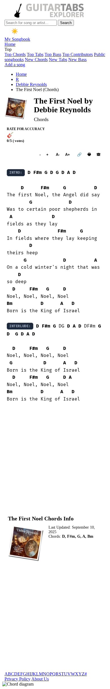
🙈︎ (98, 154)
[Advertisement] (55, 458)
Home (10, 44)
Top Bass (53, 54)
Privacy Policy (17, 679)
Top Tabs (35, 54)
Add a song (15, 64)
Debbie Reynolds (31, 84)
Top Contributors (77, 54)
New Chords (36, 59)
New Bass (77, 59)
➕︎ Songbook (20, 154)
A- (58, 154)
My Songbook (17, 39)
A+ (67, 154)
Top (8, 49)
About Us (40, 679)
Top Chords (15, 54)
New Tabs (58, 59)
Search (66, 23)
